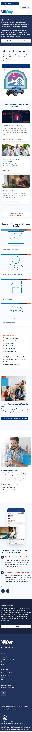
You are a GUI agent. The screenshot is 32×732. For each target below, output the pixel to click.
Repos (3, 679)
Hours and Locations (12, 338)
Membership (5, 657)
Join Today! (16, 626)
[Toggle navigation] (29, 12)
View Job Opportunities (16, 215)
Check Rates (9, 344)
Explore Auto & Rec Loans (16, 66)
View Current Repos (12, 341)
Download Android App (8, 687)
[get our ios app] (3, 591)
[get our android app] (8, 591)
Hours (3, 664)
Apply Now (6, 170)
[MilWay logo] (7, 12)
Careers (7, 659)
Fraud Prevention (6, 675)
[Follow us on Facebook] (3, 693)
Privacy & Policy (5, 708)
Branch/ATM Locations (8, 647)
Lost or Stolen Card (7, 672)
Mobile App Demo (11, 351)
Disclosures (14, 708)
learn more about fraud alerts (12, 139)
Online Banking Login (10, 3)
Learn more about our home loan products (14, 418)
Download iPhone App (7, 685)
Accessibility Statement (6, 709)
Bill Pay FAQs (9, 346)
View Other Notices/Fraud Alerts (16, 41)
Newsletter (5, 662)
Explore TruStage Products (11, 364)
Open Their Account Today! (11, 202)
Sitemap (17, 709)
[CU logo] (7, 642)
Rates (3, 677)
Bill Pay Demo (10, 349)
